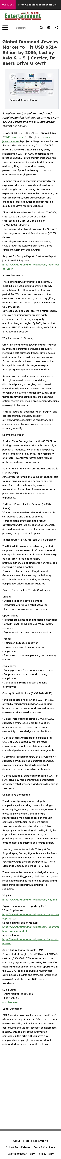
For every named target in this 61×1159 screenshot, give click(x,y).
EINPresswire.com (14, 137)
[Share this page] (56, 28)
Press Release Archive (35, 1140)
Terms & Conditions (44, 1147)
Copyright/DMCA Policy (21, 1153)
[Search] (41, 27)
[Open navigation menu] (5, 28)
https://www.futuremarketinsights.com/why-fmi (29, 899)
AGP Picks (8, 4)
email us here (10, 1002)
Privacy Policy (46, 1153)
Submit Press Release (18, 1147)
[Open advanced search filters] (48, 27)
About (16, 1140)
